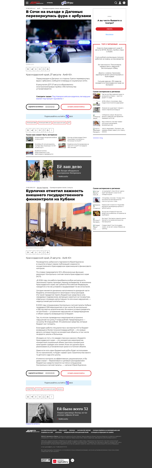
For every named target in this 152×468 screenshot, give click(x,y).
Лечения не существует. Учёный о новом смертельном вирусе (112, 108)
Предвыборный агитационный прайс (76, 432)
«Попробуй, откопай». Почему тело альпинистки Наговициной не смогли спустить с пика (113, 199)
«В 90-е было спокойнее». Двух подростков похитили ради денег (113, 102)
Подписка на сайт (47, 432)
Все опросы (109, 34)
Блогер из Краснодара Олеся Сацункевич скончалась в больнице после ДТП (77, 139)
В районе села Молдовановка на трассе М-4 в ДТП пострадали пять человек (78, 145)
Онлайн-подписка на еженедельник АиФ (106, 430)
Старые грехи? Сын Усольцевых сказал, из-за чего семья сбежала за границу (113, 226)
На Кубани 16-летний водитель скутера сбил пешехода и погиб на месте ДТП (45, 145)
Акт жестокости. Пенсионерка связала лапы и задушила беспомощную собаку (109, 66)
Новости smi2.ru (33, 181)
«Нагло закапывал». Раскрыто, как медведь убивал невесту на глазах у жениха (113, 130)
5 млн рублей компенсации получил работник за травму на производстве (109, 58)
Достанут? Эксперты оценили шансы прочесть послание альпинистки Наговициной (114, 220)
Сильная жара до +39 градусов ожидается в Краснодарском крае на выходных (109, 83)
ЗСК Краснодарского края (34, 247)
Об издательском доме (49, 430)
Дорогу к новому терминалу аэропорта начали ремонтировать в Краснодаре (109, 74)
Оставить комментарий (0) (76, 107)
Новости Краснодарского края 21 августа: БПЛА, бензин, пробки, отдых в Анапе (109, 50)
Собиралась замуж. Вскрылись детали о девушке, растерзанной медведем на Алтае (112, 116)
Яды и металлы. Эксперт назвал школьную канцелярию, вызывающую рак (112, 123)
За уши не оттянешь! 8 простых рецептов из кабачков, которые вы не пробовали (114, 213)
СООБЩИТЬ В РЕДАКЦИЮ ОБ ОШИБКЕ (102, 432)
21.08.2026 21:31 (30, 187)
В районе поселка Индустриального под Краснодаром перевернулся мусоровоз (39, 153)
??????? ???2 (98, 138)
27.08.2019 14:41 (30, 8)
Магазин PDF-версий (84, 430)
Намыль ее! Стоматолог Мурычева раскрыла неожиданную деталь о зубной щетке (113, 206)
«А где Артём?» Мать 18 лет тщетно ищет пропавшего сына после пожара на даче (113, 192)
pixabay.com (30, 64)
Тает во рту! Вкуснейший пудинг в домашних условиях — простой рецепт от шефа (113, 96)
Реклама (72, 430)
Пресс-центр (63, 430)
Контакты (58, 432)
